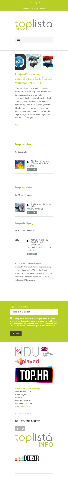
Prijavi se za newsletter (19, 307)
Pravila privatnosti (24, 413)
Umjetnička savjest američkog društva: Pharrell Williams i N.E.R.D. (33, 78)
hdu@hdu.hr (25, 407)
